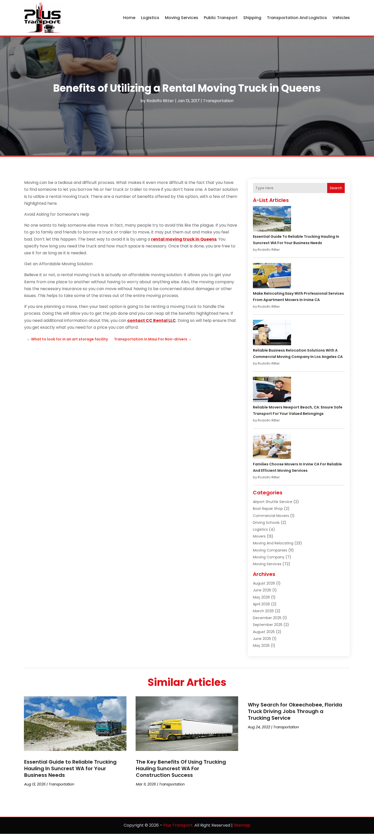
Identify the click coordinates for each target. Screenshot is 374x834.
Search (336, 188)
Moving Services (181, 18)
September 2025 (267, 624)
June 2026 (262, 590)
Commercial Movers (271, 515)
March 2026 (263, 610)
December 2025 (267, 617)
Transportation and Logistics (297, 18)
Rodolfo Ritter (160, 101)
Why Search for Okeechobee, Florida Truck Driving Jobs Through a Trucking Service (295, 711)
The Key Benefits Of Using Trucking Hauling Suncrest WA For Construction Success (181, 768)
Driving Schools (266, 522)
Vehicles (341, 18)
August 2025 (264, 631)
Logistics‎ (150, 18)
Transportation (218, 101)
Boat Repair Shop (268, 508)
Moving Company (268, 557)
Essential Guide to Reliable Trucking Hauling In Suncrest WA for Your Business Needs (70, 768)
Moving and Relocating (273, 543)
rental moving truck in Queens (184, 239)
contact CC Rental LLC (151, 320)
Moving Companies (270, 550)
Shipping (252, 18)
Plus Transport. (178, 825)
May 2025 (261, 645)
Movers (259, 536)
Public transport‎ (221, 18)
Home (129, 18)
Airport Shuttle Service (272, 501)
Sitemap (242, 825)
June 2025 (262, 638)
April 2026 (261, 604)
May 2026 (261, 597)
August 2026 (264, 583)
